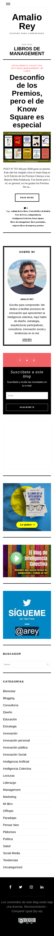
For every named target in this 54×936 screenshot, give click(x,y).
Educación (10, 719)
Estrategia (9, 726)
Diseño (7, 712)
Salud (6, 846)
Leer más (27, 339)
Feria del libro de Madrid (39, 211)
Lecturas (17, 68)
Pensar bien (11, 825)
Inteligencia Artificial (16, 761)
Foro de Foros (21, 215)
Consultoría (10, 705)
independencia (34, 215)
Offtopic (8, 811)
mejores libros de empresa (24, 226)
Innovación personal (16, 740)
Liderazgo (9, 782)
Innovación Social (14, 754)
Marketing (9, 796)
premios (40, 226)
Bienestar (9, 691)
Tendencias (10, 860)
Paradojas (9, 818)
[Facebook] (12, 887)
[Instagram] (32, 887)
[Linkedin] (41, 887)
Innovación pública (15, 747)
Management (32, 68)
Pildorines (9, 832)
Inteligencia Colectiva (27, 66)
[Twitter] (21, 887)
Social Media (11, 853)
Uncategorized (12, 867)
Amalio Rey (27, 22)
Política (8, 839)
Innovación (10, 733)
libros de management (20, 222)
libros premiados (38, 222)
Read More (27, 198)
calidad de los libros (19, 211)
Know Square (38, 218)
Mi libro (8, 803)
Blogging (8, 698)
